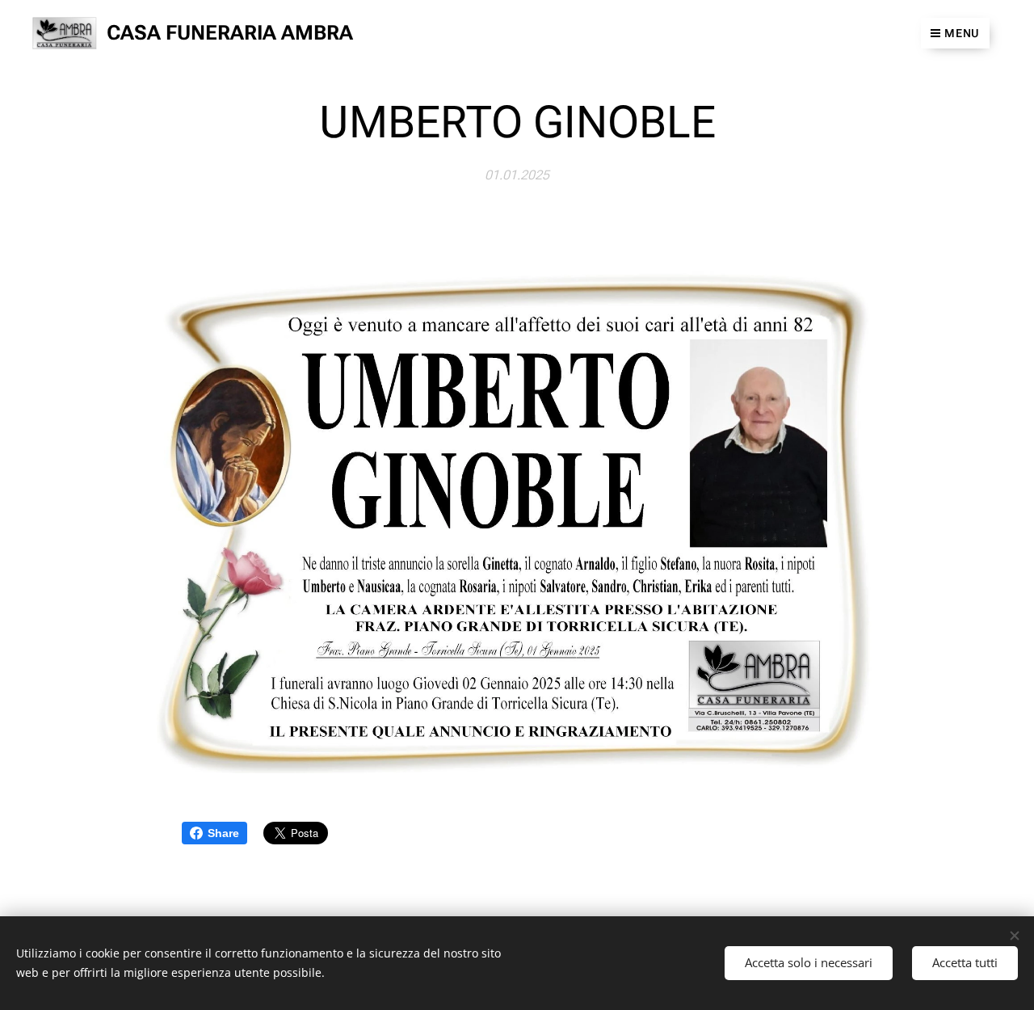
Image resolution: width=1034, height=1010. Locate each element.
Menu (962, 33)
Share (223, 833)
